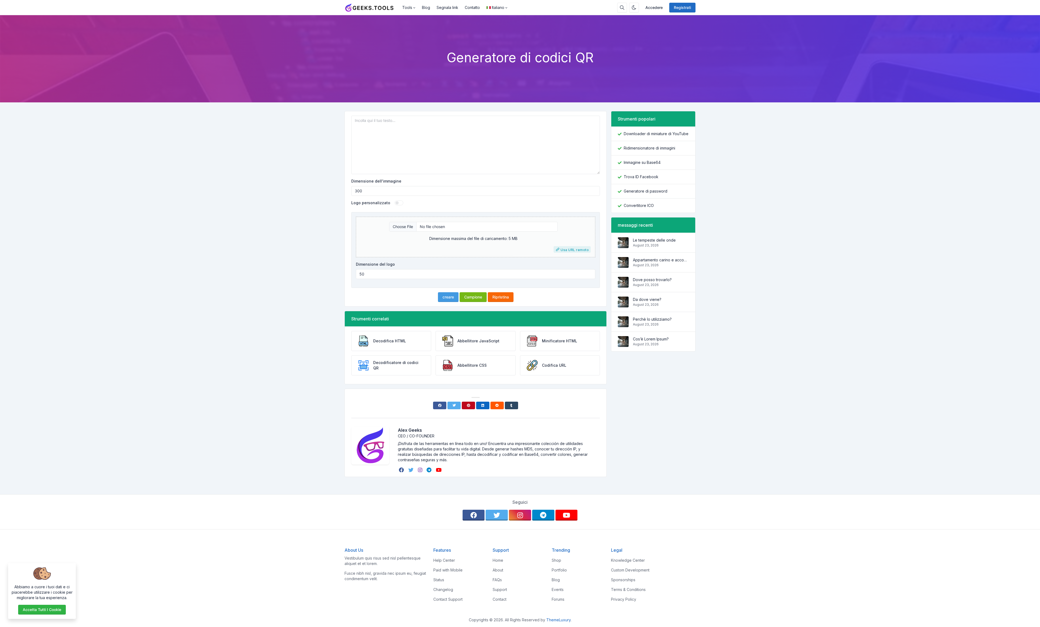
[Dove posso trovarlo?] (623, 284)
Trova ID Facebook (641, 176)
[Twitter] (454, 405)
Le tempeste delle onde (654, 240)
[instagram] (420, 470)
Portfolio (559, 570)
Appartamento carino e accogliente (661, 260)
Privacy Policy (623, 599)
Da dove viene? (647, 299)
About (498, 570)
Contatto (472, 7)
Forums (558, 599)
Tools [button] (407, 7)
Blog (426, 7)
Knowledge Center (628, 560)
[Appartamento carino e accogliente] (623, 265)
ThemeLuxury (558, 620)
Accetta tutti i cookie (42, 609)
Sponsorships (623, 579)
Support (500, 589)
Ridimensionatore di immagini (649, 148)
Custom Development (630, 570)
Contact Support (448, 599)
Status (438, 579)
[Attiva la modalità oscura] (634, 7)
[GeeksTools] (371, 7)
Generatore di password (645, 191)
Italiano (498, 7)
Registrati (682, 7)
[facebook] (402, 470)
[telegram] (429, 470)
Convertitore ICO (639, 205)
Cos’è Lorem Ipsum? (651, 339)
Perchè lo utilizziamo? (652, 319)
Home (498, 560)
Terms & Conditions (628, 589)
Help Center (444, 560)
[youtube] (439, 470)
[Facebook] (439, 405)
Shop (556, 560)
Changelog (443, 589)
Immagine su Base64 (642, 162)
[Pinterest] (468, 405)
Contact (499, 599)
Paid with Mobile (448, 570)
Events (558, 589)
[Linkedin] (482, 405)
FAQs (497, 579)
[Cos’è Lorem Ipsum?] (623, 344)
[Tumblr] (511, 405)
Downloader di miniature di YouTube (656, 133)
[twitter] (411, 470)
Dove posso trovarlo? (652, 279)
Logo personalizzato (370, 202)
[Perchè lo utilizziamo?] (623, 324)
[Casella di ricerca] (622, 7)
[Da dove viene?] (623, 304)
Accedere (654, 7)
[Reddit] (497, 405)
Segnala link (447, 7)
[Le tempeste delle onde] (623, 245)
